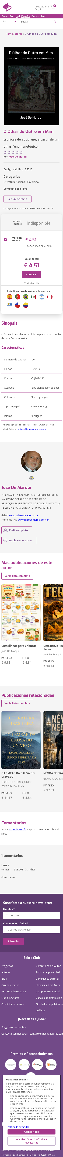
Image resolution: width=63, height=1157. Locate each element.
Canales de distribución (49, 997)
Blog (4, 978)
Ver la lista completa (17, 576)
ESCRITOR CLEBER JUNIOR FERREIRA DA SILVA (16, 784)
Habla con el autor (20, 540)
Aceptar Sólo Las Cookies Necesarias (31, 1140)
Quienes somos (10, 985)
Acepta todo (31, 1131)
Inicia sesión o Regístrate (42, 7)
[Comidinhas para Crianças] (21, 612)
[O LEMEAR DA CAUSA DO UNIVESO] (21, 740)
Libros (18, 33)
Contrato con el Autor (48, 966)
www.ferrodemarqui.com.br (33, 519)
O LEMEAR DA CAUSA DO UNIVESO (18, 775)
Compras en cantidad (48, 991)
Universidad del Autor (48, 985)
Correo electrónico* (15, 923)
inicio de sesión (17, 829)
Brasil (4, 16)
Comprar (31, 274)
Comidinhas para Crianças (18, 646)
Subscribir (13, 941)
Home (9, 33)
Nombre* (9, 909)
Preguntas (7, 966)
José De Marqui (17, 156)
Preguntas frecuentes (13, 1027)
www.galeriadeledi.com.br (23, 515)
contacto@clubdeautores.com (31, 429)
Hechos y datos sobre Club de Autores (13, 994)
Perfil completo (18, 530)
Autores (5, 972)
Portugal (14, 16)
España (25, 16)
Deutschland (38, 16)
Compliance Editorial (47, 978)
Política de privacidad (18, 1127)
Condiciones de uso (12, 1004)
